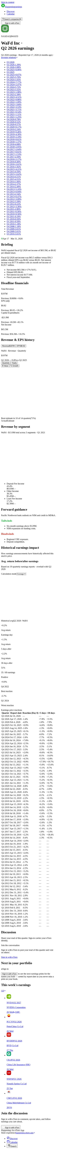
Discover (11, 11)
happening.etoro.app (24, 1133)
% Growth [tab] (14, 366)
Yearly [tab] (14, 363)
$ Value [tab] (5, 366)
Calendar (11, 14)
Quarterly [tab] (6, 363)
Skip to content (7, 2)
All (2, 991)
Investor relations (8, 57)
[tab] (8, 345)
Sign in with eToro (12, 23)
